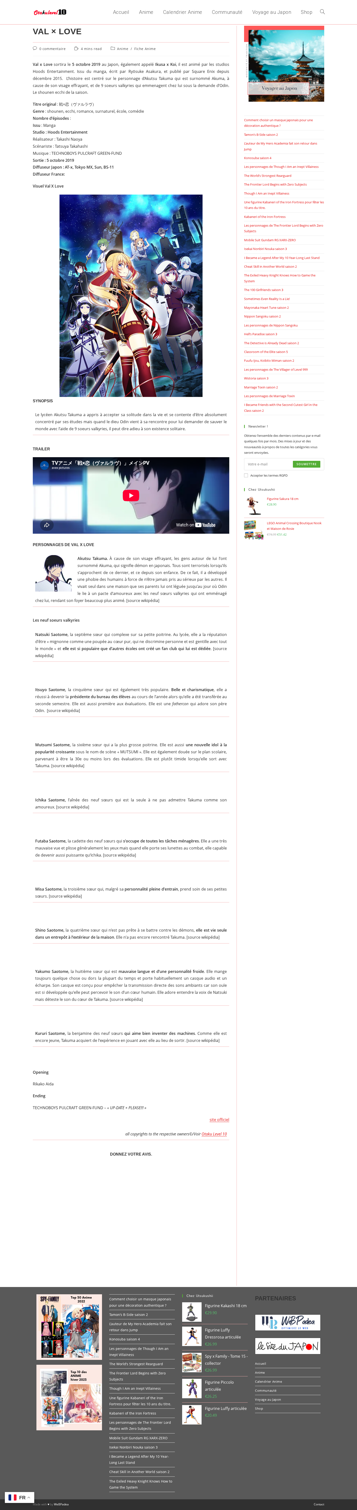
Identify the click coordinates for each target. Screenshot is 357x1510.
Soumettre (307, 464)
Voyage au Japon (268, 1399)
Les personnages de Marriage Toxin (269, 396)
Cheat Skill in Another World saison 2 (270, 266)
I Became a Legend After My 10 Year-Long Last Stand (282, 258)
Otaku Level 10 (214, 1134)
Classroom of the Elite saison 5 (266, 352)
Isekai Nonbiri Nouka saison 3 (265, 249)
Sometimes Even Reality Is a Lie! (267, 299)
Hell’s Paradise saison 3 (260, 334)
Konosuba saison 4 (257, 158)
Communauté (266, 1390)
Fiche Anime (145, 48)
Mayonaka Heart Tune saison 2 (266, 307)
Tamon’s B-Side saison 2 (261, 134)
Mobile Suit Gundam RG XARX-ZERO (270, 240)
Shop (259, 1408)
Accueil (260, 1363)
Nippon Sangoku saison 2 (262, 316)
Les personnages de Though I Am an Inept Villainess (281, 166)
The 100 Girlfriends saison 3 (263, 290)
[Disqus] (131, 1223)
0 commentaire (52, 48)
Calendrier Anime (268, 1381)
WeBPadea (61, 1504)
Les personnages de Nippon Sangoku (271, 325)
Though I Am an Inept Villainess (266, 193)
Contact (319, 1504)
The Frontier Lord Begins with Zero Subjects (275, 184)
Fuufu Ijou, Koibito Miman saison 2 (269, 360)
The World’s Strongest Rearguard (267, 175)
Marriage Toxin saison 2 (261, 387)
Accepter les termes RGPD (269, 475)
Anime (122, 48)
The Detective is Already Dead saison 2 (271, 343)
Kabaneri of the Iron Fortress (265, 216)
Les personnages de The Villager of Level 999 (276, 369)
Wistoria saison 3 (256, 378)
